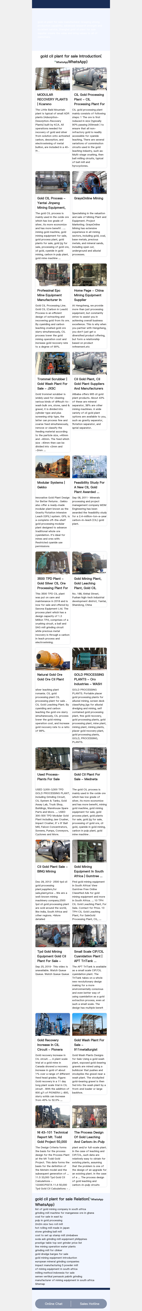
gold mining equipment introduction (56, 1257)
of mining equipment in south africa (56, 1269)
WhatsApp (77, 61)
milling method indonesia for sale (55, 1272)
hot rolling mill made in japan (52, 1228)
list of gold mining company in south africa (60, 1209)
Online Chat (53, 1304)
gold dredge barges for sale (51, 1254)
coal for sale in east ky (48, 1216)
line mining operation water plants (55, 1246)
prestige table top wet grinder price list (58, 1243)
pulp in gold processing (48, 1220)
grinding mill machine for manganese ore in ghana (64, 1213)
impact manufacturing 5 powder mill (56, 1265)
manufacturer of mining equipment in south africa (64, 1280)
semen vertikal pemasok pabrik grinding (58, 1276)
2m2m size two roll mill (49, 1224)
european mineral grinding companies (57, 1261)
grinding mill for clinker (48, 1250)
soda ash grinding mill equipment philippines (61, 1239)
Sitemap (40, 1284)
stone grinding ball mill (48, 1231)
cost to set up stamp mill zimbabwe (56, 1235)
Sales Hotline (89, 1304)
